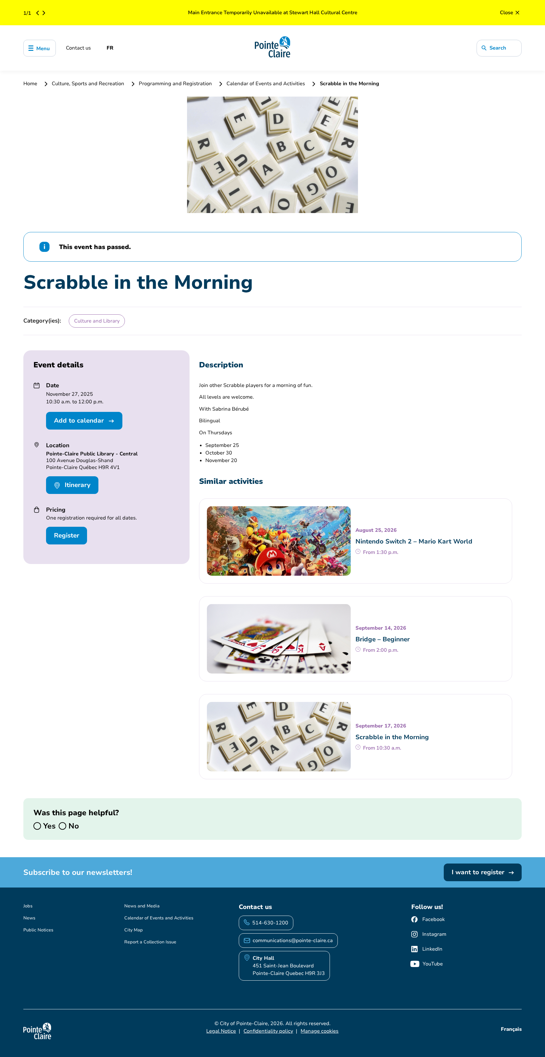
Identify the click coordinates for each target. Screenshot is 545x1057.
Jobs (27, 906)
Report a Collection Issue (150, 942)
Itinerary (77, 485)
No (72, 826)
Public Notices (38, 930)
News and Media (142, 906)
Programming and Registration (175, 83)
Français (511, 1029)
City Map (133, 930)
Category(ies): (42, 320)
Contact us (78, 48)
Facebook (433, 919)
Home (30, 83)
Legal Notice (221, 1031)
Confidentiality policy (268, 1031)
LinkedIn (432, 949)
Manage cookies (319, 1031)
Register (66, 535)
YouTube (433, 963)
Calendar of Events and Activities (265, 83)
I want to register (479, 872)
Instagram (434, 934)
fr (110, 48)
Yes (48, 826)
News (29, 918)
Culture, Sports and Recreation (88, 83)
